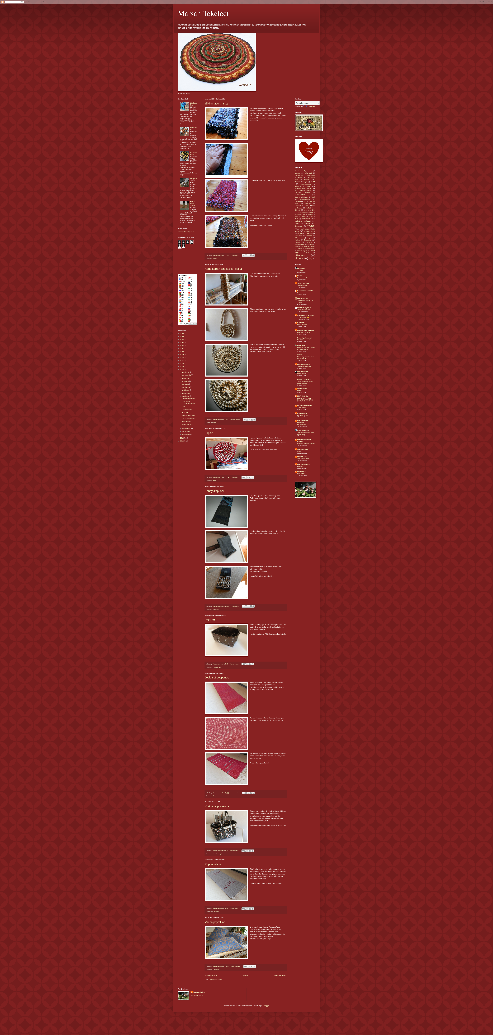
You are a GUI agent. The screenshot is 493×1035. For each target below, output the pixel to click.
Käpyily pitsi (303, 212)
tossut (313, 246)
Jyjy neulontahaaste (303, 191)
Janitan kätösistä (303, 364)
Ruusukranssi (301, 424)
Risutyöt (310, 244)
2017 (182, 360)
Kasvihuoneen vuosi (303, 332)
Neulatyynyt (299, 226)
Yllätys (310, 258)
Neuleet (311, 225)
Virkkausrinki (302, 389)
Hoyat (305, 182)
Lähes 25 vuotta (302, 325)
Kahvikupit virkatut (302, 192)
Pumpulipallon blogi (304, 338)
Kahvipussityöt (217, 667)
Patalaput (309, 235)
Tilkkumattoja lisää (216, 103)
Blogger (266, 1006)
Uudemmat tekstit (211, 976)
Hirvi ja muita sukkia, (192, 203)
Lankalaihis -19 (300, 214)
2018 (182, 357)
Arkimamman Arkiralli (305, 315)
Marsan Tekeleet (203, 13)
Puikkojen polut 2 (303, 464)
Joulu (309, 186)
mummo (300, 355)
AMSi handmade (303, 430)
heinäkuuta (186, 387)
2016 (182, 363)
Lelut (296, 216)
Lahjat (311, 212)
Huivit (313, 182)
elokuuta (185, 384)
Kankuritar (301, 323)
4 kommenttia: (234, 908)
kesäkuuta (185, 390)
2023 (182, 342)
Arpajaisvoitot (308, 171)
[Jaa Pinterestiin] (253, 255)
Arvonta (297, 173)
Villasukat (300, 255)
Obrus (299, 451)
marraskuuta (186, 375)
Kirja (305, 201)
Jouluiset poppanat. (217, 677)
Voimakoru (300, 270)
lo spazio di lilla (302, 298)
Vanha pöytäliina (215, 922)
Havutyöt (300, 177)
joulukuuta (186, 372)
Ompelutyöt (216, 609)
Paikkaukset (298, 235)
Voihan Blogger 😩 (303, 317)
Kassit (306, 197)
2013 (182, 438)
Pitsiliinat (297, 240)
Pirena (299, 276)
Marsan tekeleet (199, 992)
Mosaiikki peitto (193, 153)
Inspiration (301, 268)
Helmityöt (307, 180)
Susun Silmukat (303, 283)
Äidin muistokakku (303, 458)
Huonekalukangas (306, 184)
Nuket (300, 233)
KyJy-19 (306, 210)
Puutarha (297, 242)
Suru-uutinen (301, 473)
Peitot (299, 390)
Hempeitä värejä (302, 415)
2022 (182, 345)
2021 (182, 348)
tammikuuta (186, 434)
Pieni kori (210, 619)
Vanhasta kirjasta (302, 251)
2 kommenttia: (235, 793)
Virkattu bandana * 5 (303, 285)
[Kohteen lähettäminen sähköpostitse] (243, 255)
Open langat (301, 345)
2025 (182, 336)
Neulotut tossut (309, 231)
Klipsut (215, 422)
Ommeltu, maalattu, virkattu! (306, 443)
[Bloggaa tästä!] (246, 255)
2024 (182, 339)
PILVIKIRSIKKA (303, 396)
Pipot (309, 238)
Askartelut (308, 173)
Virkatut (299, 258)
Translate (312, 106)
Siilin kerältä (301, 472)
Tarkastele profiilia (197, 995)
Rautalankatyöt (299, 244)
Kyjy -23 (297, 210)
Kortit (313, 205)
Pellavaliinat (298, 238)
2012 (182, 441)
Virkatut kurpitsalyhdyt (304, 366)
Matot (215, 258)
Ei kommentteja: (235, 419)
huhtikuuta (186, 396)
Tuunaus (299, 248)
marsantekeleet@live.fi (186, 232)
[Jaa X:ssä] (248, 255)
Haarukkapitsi (311, 175)
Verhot (308, 253)
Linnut (310, 216)
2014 (182, 369)
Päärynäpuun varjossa (305, 330)
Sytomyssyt (305, 246)
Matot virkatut (306, 219)
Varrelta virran (302, 372)
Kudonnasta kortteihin (305, 291)
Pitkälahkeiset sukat (303, 340)
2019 (182, 354)
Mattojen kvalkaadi (303, 221)
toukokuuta (186, 393)
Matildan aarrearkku (304, 406)
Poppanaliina (213, 864)
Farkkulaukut (299, 175)
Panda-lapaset (301, 373)
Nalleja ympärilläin (304, 379)
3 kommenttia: (235, 255)
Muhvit (297, 223)
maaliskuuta (186, 428)
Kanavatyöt (298, 197)
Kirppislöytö (298, 205)
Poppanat (216, 796)
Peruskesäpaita (302, 293)
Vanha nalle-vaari (310, 248)
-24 (296, 171)
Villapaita (193, 179)
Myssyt (307, 223)
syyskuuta (185, 381)
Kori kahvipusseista (217, 806)
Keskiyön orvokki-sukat (304, 278)
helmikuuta (186, 431)
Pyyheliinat (309, 242)
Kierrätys (298, 201)
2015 (182, 366)
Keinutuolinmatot (305, 199)
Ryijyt (296, 246)
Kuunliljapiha (302, 413)
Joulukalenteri (301, 407)
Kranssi (299, 208)
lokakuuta (185, 378)
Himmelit (297, 182)
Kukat (308, 208)
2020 (182, 351)
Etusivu (245, 976)
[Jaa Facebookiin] (251, 255)
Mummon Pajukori (304, 308)
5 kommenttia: (235, 606)
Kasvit (313, 197)
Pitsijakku (300, 466)
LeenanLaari (301, 457)
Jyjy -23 (310, 188)
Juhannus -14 (299, 188)
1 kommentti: (235, 477)
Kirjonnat (308, 203)
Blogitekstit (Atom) (215, 979)
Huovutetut (298, 186)
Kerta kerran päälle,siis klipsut (223, 268)
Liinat (303, 216)
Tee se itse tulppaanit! (304, 310)
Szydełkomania (303, 449)
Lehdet (310, 214)
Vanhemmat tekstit (280, 976)
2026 (182, 333)
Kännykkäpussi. (214, 491)
